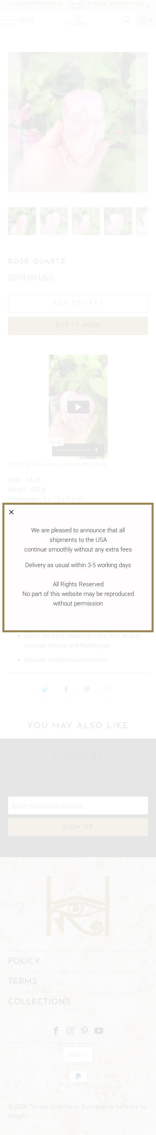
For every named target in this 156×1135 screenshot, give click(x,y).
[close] (11, 512)
